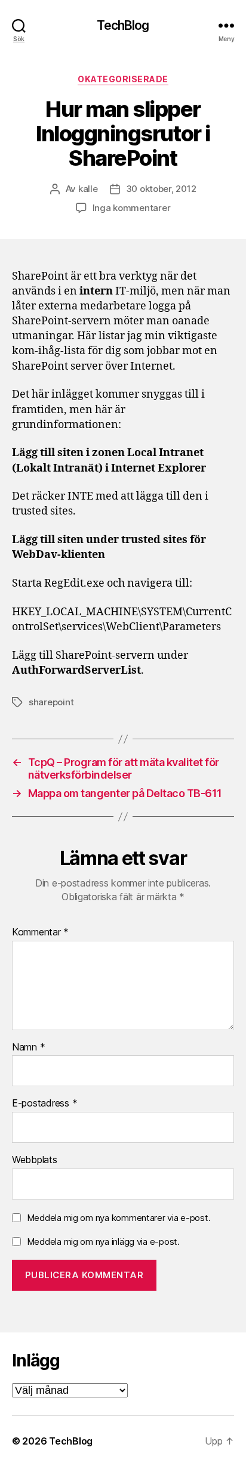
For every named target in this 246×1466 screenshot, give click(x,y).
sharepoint (51, 702)
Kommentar (40, 932)
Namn (28, 1047)
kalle (88, 188)
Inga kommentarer (132, 207)
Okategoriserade (123, 79)
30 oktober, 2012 (161, 188)
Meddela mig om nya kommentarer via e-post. (119, 1217)
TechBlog (123, 25)
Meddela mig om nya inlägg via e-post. (103, 1241)
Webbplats (34, 1160)
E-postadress (44, 1103)
